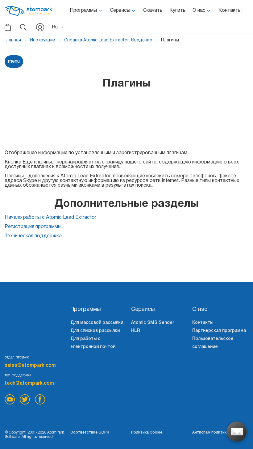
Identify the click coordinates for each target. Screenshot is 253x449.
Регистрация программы (33, 227)
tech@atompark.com (29, 383)
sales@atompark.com (30, 365)
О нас (199, 10)
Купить (177, 10)
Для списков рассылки (95, 331)
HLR (135, 331)
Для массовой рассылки (96, 323)
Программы (83, 10)
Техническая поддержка (33, 236)
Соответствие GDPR (89, 432)
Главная (13, 40)
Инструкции (42, 40)
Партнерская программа (219, 331)
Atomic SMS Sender (152, 323)
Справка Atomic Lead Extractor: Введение (108, 40)
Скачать (153, 10)
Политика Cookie (146, 432)
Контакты (230, 10)
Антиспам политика (210, 432)
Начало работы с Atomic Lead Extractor (50, 217)
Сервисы (120, 10)
